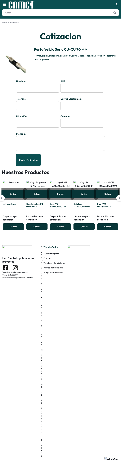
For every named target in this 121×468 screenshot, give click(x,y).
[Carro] (117, 4)
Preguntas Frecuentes (53, 272)
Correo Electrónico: (71, 98)
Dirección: (21, 116)
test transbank (9, 204)
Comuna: (65, 116)
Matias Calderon (26, 277)
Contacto (48, 258)
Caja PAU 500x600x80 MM (81, 205)
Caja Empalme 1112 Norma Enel (34, 205)
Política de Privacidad (53, 268)
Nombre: (21, 81)
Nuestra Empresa (51, 253)
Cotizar (13, 194)
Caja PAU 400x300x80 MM (105, 205)
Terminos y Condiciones (54, 263)
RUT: (63, 81)
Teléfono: (21, 98)
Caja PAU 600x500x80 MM (58, 205)
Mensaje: (21, 133)
